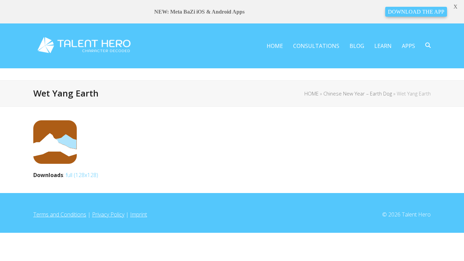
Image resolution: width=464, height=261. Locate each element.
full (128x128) (82, 175)
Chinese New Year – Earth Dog (357, 93)
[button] (428, 45)
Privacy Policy (108, 214)
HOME (311, 93)
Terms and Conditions (59, 214)
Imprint (138, 214)
